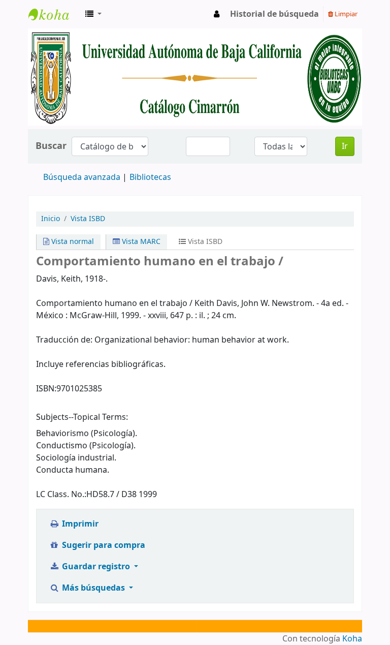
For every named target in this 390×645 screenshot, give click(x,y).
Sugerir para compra (102, 545)
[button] (93, 14)
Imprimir (79, 524)
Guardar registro (96, 567)
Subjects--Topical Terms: (82, 417)
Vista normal (71, 241)
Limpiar (345, 14)
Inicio (50, 218)
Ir (345, 146)
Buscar (51, 146)
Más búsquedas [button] (93, 588)
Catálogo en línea (53, 14)
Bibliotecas (150, 177)
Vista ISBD (88, 218)
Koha (352, 639)
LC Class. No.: (61, 494)
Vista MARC (140, 241)
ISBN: (46, 389)
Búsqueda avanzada (81, 177)
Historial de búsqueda (274, 14)
